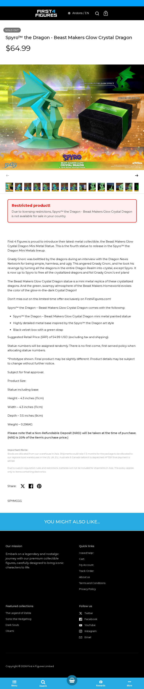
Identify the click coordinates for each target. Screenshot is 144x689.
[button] (136, 175)
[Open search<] (97, 13)
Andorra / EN (80, 13)
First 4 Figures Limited (40, 666)
